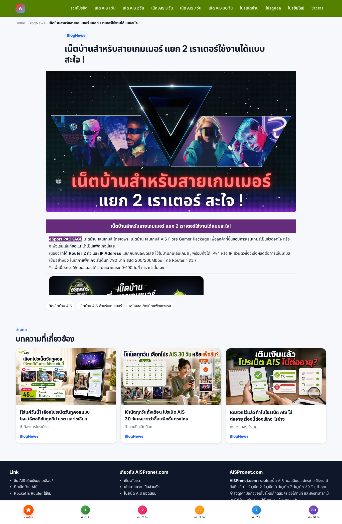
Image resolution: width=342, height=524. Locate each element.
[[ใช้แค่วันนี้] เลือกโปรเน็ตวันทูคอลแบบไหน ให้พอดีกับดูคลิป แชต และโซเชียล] (66, 376)
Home (20, 23)
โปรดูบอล (273, 8)
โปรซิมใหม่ (296, 8)
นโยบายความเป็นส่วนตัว (141, 486)
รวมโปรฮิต (79, 8)
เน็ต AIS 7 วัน (191, 8)
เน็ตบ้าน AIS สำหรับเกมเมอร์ (100, 306)
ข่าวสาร (317, 8)
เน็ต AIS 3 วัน (162, 8)
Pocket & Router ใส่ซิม (32, 493)
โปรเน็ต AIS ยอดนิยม (140, 493)
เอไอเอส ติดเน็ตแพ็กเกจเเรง (150, 306)
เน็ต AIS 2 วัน (133, 8)
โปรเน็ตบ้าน (249, 8)
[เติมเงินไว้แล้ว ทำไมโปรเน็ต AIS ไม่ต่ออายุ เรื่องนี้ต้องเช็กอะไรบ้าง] (276, 376)
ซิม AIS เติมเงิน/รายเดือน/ (33, 480)
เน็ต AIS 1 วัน (105, 8)
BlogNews (37, 23)
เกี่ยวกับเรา (132, 480)
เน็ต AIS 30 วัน (221, 8)
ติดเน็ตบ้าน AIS (60, 306)
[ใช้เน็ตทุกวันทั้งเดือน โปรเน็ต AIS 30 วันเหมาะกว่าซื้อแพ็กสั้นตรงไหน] (171, 376)
